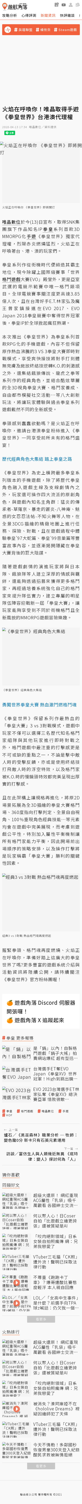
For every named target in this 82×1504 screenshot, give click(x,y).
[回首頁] (14, 6)
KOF (9, 1115)
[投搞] (56, 4)
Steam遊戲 (67, 29)
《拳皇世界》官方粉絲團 (27, 979)
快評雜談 (67, 15)
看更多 (41, 1319)
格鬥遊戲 (27, 1111)
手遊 (66, 1111)
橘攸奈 (45, 29)
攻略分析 (9, 15)
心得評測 (28, 15)
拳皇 (9, 1111)
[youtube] (63, 4)
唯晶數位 (48, 1111)
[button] (77, 4)
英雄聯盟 (26, 29)
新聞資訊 (48, 15)
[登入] (70, 5)
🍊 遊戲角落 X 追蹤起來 (35, 1020)
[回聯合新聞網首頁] (4, 6)
